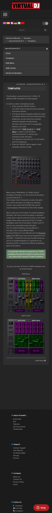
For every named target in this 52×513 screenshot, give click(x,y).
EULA (15, 484)
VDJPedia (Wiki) (19, 453)
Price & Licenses (19, 427)
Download (17, 419)
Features (16, 424)
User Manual (18, 450)
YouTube (18, 508)
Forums (16, 458)
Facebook (18, 506)
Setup (8, 53)
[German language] (15, 23)
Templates (31, 41)
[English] (4, 23)
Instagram (19, 511)
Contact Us (17, 479)
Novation (27, 38)
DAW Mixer (9, 63)
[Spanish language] (8, 23)
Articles (16, 456)
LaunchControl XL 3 (16, 41)
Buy (14, 421)
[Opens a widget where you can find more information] (41, 508)
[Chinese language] (22, 23)
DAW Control (10, 68)
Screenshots (18, 429)
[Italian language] (19, 23)
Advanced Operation (13, 73)
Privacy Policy (18, 482)
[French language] (11, 23)
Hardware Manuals (13, 38)
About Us (16, 477)
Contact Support (19, 448)
